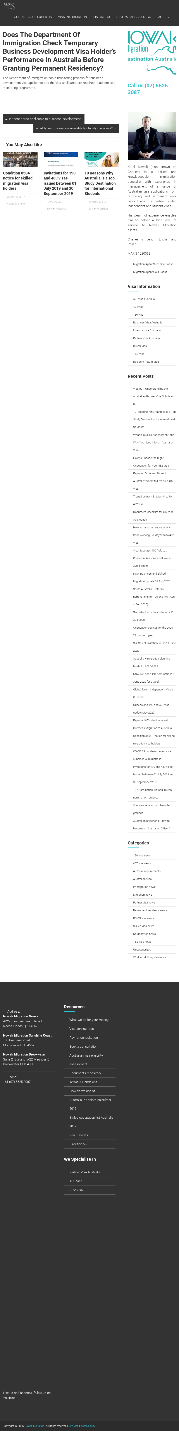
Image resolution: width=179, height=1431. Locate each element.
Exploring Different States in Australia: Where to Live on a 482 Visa (153, 481)
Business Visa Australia (147, 322)
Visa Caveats (78, 1135)
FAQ (159, 17)
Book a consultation (83, 1047)
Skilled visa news (143, 926)
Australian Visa (142, 879)
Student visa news (144, 933)
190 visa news (142, 855)
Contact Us (101, 17)
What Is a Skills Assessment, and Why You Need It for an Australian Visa (153, 442)
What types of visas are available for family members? (76, 128)
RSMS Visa (140, 346)
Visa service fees (81, 1029)
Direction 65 (77, 1144)
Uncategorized (142, 949)
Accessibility (88, 1426)
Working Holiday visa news (149, 957)
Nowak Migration (16, 203)
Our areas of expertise (34, 17)
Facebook (25, 1393)
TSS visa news (142, 941)
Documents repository (85, 1073)
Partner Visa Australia (146, 338)
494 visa (138, 306)
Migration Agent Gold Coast (150, 272)
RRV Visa (76, 1190)
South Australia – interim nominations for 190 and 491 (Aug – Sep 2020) (154, 596)
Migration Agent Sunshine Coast (153, 264)
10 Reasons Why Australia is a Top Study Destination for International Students (100, 183)
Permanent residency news (150, 910)
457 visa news (142, 863)
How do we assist (82, 1091)
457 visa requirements (147, 871)
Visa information (72, 17)
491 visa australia (144, 299)
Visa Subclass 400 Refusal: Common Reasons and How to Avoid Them (152, 558)
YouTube (9, 1398)
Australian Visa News (133, 17)
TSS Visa (139, 353)
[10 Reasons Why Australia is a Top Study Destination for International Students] (101, 159)
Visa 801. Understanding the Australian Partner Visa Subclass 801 (153, 396)
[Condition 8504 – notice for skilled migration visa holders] (20, 159)
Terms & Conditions (83, 1082)
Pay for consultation (83, 1038)
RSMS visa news (143, 918)
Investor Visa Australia (147, 330)
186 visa (138, 314)
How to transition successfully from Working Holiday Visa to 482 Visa (153, 535)
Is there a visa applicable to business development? (43, 119)
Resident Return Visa (146, 361)
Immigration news (144, 886)
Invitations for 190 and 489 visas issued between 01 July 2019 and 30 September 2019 (60, 183)
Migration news (142, 894)
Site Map (74, 1426)
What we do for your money (88, 1020)
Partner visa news (144, 902)
